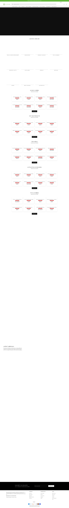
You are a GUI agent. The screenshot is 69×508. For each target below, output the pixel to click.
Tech (19, 6)
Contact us (30, 498)
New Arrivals (54, 6)
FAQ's (41, 498)
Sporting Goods (35, 6)
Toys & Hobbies (42, 6)
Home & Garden (28, 6)
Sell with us (30, 495)
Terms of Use (42, 493)
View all (34, 111)
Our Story (30, 493)
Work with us (30, 494)
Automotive (48, 6)
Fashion (23, 6)
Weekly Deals (14, 6)
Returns (42, 494)
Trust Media (38, 506)
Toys (52, 499)
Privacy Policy (42, 495)
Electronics (53, 494)
